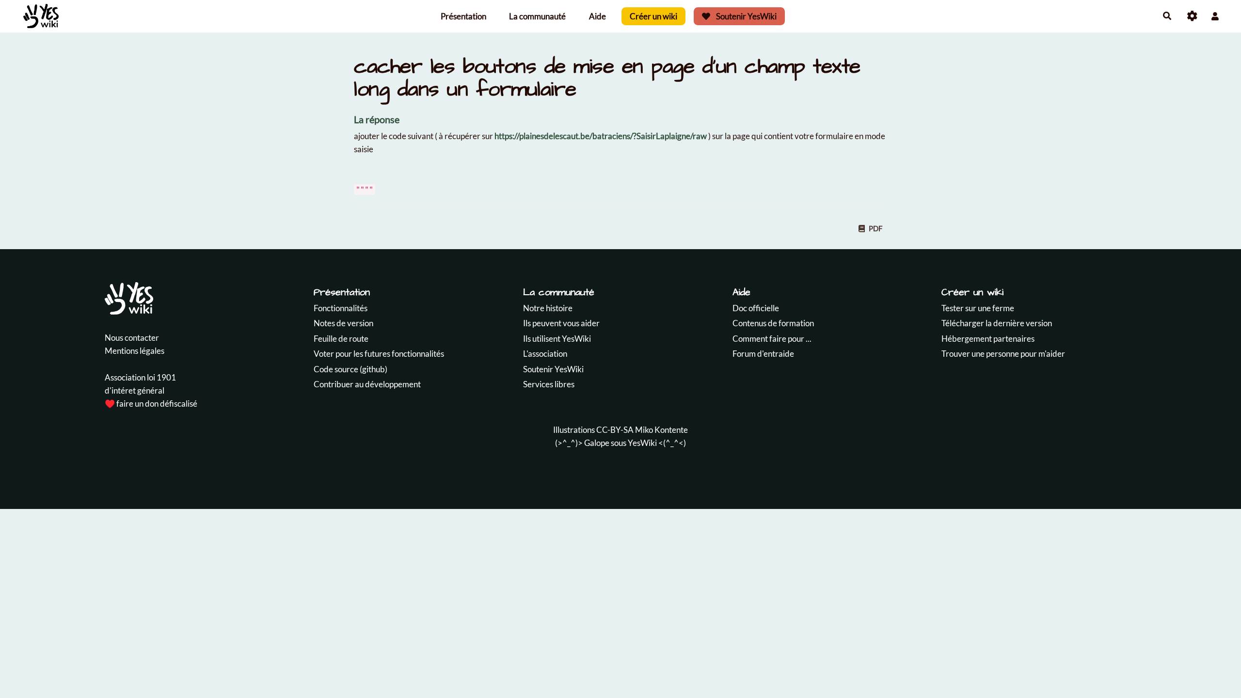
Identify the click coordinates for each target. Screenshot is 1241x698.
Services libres (548, 384)
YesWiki (642, 443)
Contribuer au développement (367, 384)
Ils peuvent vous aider (561, 323)
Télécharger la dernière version (996, 323)
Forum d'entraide (763, 354)
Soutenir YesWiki (746, 16)
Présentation (463, 16)
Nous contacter (132, 338)
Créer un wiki (653, 16)
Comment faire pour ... (771, 338)
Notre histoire (548, 308)
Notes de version (343, 323)
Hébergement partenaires (987, 338)
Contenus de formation (773, 323)
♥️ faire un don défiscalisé (151, 403)
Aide (597, 16)
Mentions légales (134, 351)
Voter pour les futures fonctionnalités (379, 354)
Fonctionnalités (340, 308)
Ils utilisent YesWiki (557, 338)
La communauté (537, 16)
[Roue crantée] (1192, 16)
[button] (1215, 16)
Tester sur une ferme (977, 308)
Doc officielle (755, 308)
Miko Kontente (661, 430)
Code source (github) (350, 369)
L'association (545, 354)
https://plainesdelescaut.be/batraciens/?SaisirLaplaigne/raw (600, 136)
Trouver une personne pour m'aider (1003, 354)
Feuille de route (341, 338)
